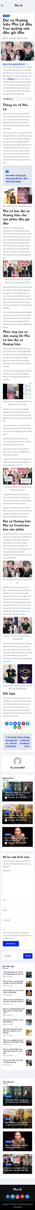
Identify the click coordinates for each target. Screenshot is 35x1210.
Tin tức (6, 16)
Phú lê (18, 5)
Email (5, 910)
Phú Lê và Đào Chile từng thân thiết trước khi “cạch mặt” (12, 1051)
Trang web (6, 920)
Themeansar (17, 1207)
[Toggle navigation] (2, 5)
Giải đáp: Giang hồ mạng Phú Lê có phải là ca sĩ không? (12, 1031)
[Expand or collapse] (30, 99)
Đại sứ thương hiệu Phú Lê (14, 64)
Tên (5, 900)
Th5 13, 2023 (22, 797)
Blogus (28, 1204)
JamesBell (12, 38)
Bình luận (7, 871)
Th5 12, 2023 (9, 1004)
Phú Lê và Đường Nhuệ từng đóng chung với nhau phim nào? (13, 1010)
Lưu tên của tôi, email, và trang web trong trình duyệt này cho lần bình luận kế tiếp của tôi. (17, 935)
